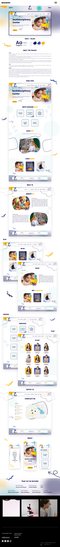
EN (41, 545)
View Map (16, 537)
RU (43, 543)
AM (41, 543)
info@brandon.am (6, 537)
